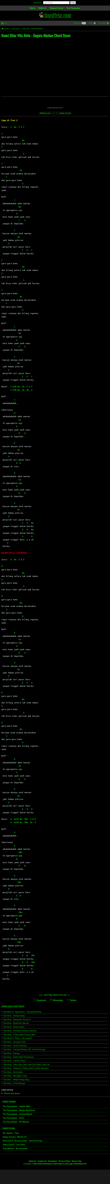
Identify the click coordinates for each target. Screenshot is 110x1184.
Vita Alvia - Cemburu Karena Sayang (19, 1030)
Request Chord (56, 8)
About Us (32, 1161)
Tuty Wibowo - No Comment (15, 1148)
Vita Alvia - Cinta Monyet (14, 1083)
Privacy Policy (64, 1161)
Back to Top (76, 1161)
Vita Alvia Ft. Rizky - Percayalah (17, 1038)
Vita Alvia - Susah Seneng (14, 1045)
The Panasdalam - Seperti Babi (16, 1106)
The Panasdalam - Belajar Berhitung (19, 1110)
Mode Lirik (45, 113)
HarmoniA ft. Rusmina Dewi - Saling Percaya (22, 1141)
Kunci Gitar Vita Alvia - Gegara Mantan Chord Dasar (36, 35)
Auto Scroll (66, 113)
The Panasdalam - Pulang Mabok (17, 1114)
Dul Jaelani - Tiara (11, 1133)
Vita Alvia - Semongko (13, 1072)
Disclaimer (52, 1161)
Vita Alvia (15, 29)
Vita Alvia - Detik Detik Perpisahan (18, 1057)
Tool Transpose (73, 8)
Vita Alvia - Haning (11, 1053)
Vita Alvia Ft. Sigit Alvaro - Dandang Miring (22, 1012)
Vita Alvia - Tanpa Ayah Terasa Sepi (19, 1034)
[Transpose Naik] (56, 113)
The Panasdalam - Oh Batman (16, 1122)
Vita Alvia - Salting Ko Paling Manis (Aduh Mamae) (26, 1068)
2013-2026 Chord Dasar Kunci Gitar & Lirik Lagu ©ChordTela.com (60, 1164)
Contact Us (42, 1161)
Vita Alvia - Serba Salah (13, 1027)
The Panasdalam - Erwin (13, 1118)
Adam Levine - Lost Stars (14, 1145)
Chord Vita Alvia (12, 1093)
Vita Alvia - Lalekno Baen (14, 1061)
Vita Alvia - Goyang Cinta (14, 1042)
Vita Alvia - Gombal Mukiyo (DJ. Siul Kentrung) (24, 1049)
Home (32, 8)
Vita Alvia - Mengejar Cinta (15, 1076)
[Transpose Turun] (53, 113)
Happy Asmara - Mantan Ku (15, 1137)
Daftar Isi (42, 8)
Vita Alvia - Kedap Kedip (14, 1016)
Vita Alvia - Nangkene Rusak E (17, 1019)
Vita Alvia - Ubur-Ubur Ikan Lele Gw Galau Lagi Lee (26, 1064)
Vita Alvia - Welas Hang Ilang (16, 1079)
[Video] (95, 23)
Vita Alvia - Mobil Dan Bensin (16, 1023)
